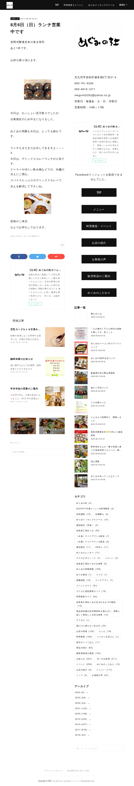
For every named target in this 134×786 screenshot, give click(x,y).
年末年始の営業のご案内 (24, 388)
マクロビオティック (88, 557)
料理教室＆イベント (74, 4)
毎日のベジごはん (88, 642)
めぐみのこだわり (99, 293)
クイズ (101, 574)
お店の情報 (85, 631)
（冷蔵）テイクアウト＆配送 (92, 541)
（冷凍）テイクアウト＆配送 (92, 536)
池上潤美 (95, 461)
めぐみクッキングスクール (101, 4)
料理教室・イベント (99, 226)
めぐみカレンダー (88, 552)
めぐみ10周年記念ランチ (103, 358)
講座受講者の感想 (88, 653)
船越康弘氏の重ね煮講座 (103, 372)
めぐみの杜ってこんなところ (105, 476)
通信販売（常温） (87, 525)
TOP (57, 4)
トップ (81, 675)
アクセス (83, 620)
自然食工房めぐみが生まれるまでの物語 (96, 604)
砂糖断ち (102, 514)
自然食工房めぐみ (88, 530)
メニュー (99, 209)
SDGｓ (101, 547)
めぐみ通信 (84, 574)
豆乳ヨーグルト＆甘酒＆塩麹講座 (29, 329)
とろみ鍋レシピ (98, 402)
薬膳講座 (83, 580)
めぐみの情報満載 (88, 568)
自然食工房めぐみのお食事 (91, 563)
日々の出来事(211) (32, 236)
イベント (84, 664)
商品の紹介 (84, 647)
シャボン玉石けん (108, 636)
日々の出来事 (107, 658)
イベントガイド (86, 585)
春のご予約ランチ (99, 387)
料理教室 (84, 636)
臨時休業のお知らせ (21, 358)
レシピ (105, 631)
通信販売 (83, 547)
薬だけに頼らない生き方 (91, 625)
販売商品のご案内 (99, 276)
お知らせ (15, 19)
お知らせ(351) (16, 236)
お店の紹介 (99, 243)
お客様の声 (99, 259)
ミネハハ (111, 557)
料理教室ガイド (86, 596)
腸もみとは (96, 313)
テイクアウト (104, 580)
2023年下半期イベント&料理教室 (95, 508)
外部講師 (83, 514)
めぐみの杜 (84, 502)
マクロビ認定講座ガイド (91, 591)
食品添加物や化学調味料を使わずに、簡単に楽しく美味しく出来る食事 (98, 613)
